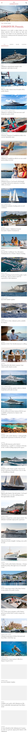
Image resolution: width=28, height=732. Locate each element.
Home (2, 23)
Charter (24, 44)
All (5, 44)
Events (11, 44)
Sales (17, 44)
